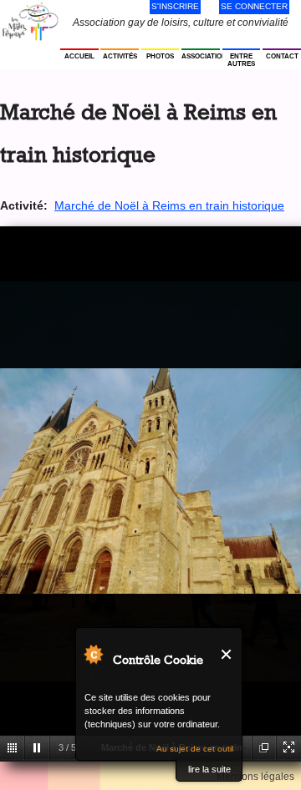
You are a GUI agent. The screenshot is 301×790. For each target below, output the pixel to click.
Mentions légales (255, 776)
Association (200, 56)
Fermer (227, 654)
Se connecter (254, 6)
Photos (160, 56)
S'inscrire (175, 6)
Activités (120, 56)
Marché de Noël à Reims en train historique (169, 205)
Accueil (79, 56)
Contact (282, 56)
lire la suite (209, 769)
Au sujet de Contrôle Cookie (93, 654)
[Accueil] (30, 21)
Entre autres (241, 60)
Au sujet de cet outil (194, 748)
